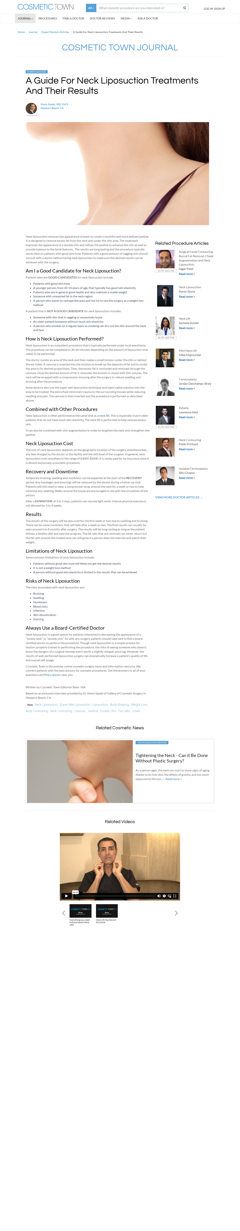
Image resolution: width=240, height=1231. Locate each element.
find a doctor (52, 674)
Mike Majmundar (190, 355)
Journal (24, 18)
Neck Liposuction (190, 287)
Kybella (183, 408)
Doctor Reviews (102, 18)
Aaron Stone (187, 291)
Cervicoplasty (188, 379)
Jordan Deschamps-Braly (195, 383)
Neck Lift (184, 318)
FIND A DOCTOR (73, 18)
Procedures (47, 18)
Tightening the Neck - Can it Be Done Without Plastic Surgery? (172, 757)
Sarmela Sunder (189, 323)
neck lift (104, 415)
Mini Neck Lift (188, 350)
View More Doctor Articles (177, 497)
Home (21, 32)
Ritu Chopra (187, 472)
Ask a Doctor (147, 18)
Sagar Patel (186, 268)
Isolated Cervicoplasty (193, 468)
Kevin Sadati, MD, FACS (54, 104)
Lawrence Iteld (188, 412)
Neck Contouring (190, 440)
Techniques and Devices (151, 742)
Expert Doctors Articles (55, 32)
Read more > (187, 273)
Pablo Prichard (188, 444)
